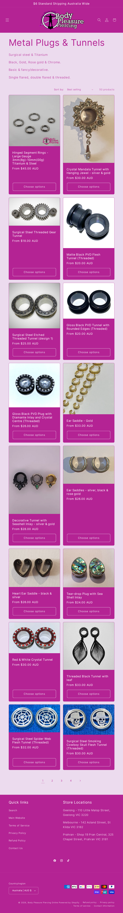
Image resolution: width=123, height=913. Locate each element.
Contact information (104, 906)
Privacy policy (107, 902)
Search (13, 810)
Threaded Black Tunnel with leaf (87, 678)
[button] (7, 20)
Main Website (17, 817)
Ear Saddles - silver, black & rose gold (87, 492)
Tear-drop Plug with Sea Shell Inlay (85, 595)
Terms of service (81, 906)
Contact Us (16, 848)
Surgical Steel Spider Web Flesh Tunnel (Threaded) (31, 740)
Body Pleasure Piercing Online (43, 902)
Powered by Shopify (69, 902)
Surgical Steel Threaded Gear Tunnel (34, 233)
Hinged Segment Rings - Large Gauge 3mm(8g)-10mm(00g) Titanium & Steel (30, 158)
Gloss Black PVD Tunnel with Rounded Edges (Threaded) (88, 326)
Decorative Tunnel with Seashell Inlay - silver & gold (33, 522)
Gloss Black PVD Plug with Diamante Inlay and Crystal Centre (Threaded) (32, 417)
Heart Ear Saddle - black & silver (32, 595)
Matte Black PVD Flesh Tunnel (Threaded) (83, 256)
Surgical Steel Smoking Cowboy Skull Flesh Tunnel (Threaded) (87, 744)
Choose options (34, 186)
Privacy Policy (17, 833)
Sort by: (59, 89)
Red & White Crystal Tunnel (32, 659)
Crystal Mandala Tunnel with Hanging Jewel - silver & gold (88, 171)
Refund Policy (17, 840)
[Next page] (80, 781)
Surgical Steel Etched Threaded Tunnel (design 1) (32, 336)
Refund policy (90, 902)
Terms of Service (19, 825)
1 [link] (43, 780)
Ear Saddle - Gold (80, 421)
